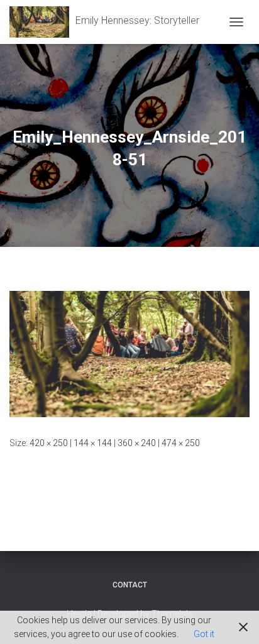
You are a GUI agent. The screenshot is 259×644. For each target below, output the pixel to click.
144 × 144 (93, 443)
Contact (130, 585)
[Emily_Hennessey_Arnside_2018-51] (129, 353)
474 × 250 (181, 443)
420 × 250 (49, 443)
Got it (204, 634)
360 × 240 (137, 443)
